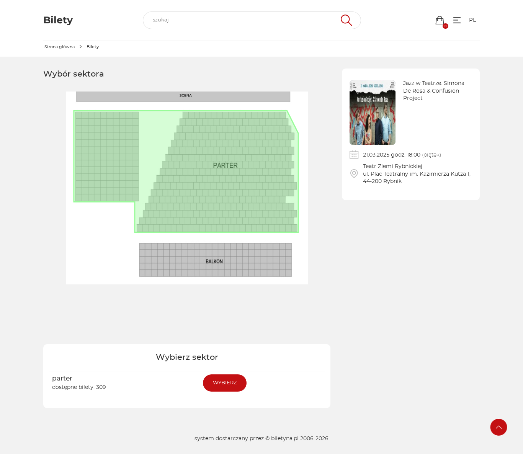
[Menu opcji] (457, 20)
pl (472, 20)
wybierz (225, 383)
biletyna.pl (285, 438)
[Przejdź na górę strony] (499, 427)
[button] (440, 20)
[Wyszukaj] (345, 20)
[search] (252, 20)
